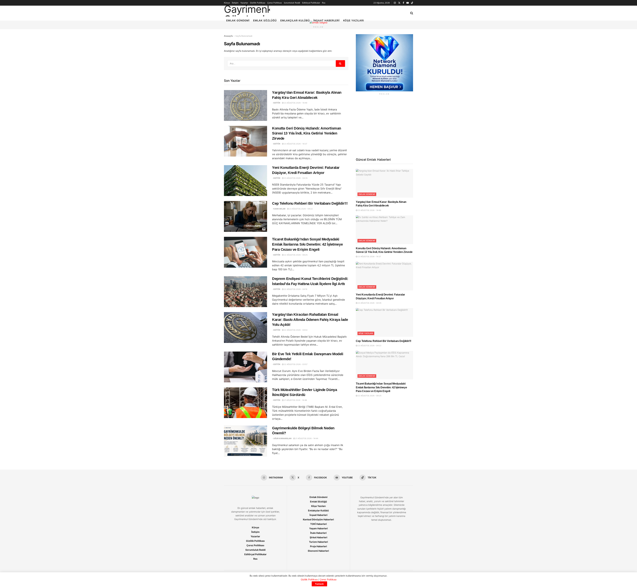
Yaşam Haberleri (318, 528)
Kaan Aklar (279, 209)
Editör (276, 103)
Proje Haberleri (318, 546)
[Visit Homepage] (247, 8)
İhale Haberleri (318, 532)
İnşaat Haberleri (326, 20)
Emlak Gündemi (237, 20)
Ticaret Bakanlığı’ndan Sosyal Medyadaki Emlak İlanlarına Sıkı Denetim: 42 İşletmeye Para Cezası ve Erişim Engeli (307, 244)
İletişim (235, 2)
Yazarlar (244, 2)
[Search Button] (411, 13)
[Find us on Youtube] (407, 3)
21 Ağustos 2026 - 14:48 (295, 400)
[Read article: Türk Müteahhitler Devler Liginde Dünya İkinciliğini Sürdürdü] (245, 402)
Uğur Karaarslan (282, 438)
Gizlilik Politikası (257, 2)
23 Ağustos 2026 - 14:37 (295, 144)
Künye (227, 2)
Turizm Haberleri (318, 541)
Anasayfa (228, 36)
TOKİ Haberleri (318, 524)
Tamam (319, 584)
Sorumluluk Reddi (292, 2)
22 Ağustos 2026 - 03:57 (295, 364)
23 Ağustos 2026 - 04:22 (301, 209)
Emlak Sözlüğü (265, 20)
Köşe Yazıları (353, 20)
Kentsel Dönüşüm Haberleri (318, 519)
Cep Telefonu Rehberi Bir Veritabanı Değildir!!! (310, 203)
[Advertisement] (384, 126)
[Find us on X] (399, 3)
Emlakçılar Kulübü (295, 20)
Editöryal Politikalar (311, 2)
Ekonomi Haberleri (318, 550)
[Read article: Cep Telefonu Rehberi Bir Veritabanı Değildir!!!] (245, 216)
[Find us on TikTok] (412, 3)
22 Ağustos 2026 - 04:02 (295, 330)
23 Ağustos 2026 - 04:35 (295, 178)
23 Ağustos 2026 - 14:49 (295, 103)
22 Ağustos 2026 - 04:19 (295, 289)
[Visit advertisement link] (384, 62)
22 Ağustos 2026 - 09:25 (295, 255)
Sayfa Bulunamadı (243, 36)
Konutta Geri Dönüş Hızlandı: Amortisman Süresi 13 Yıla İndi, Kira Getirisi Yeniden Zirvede (306, 133)
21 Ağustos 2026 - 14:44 (306, 438)
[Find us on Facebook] (403, 3)
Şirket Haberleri (318, 537)
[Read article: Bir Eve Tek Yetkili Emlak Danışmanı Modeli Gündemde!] (245, 367)
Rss (323, 2)
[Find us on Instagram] (395, 3)
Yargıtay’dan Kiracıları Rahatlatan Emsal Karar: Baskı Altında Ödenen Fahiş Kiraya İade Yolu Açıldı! (310, 319)
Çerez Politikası (274, 2)
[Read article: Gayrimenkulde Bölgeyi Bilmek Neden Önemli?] (245, 441)
